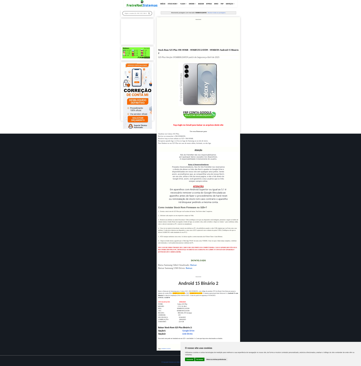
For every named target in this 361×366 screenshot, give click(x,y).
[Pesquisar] (149, 13)
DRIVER (192, 4)
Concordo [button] (190, 359)
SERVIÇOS (230, 4)
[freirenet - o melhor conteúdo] (137, 128)
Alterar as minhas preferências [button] (216, 359)
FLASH (183, 4)
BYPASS (209, 4)
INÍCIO (162, 4)
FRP (222, 4)
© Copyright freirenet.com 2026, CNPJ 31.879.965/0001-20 (177, 362)
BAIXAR (201, 4)
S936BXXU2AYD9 (166, 348)
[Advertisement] (198, 33)
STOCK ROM (173, 4)
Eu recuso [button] (199, 359)
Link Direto (187, 334)
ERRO (216, 4)
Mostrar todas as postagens (217, 13)
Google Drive (188, 331)
